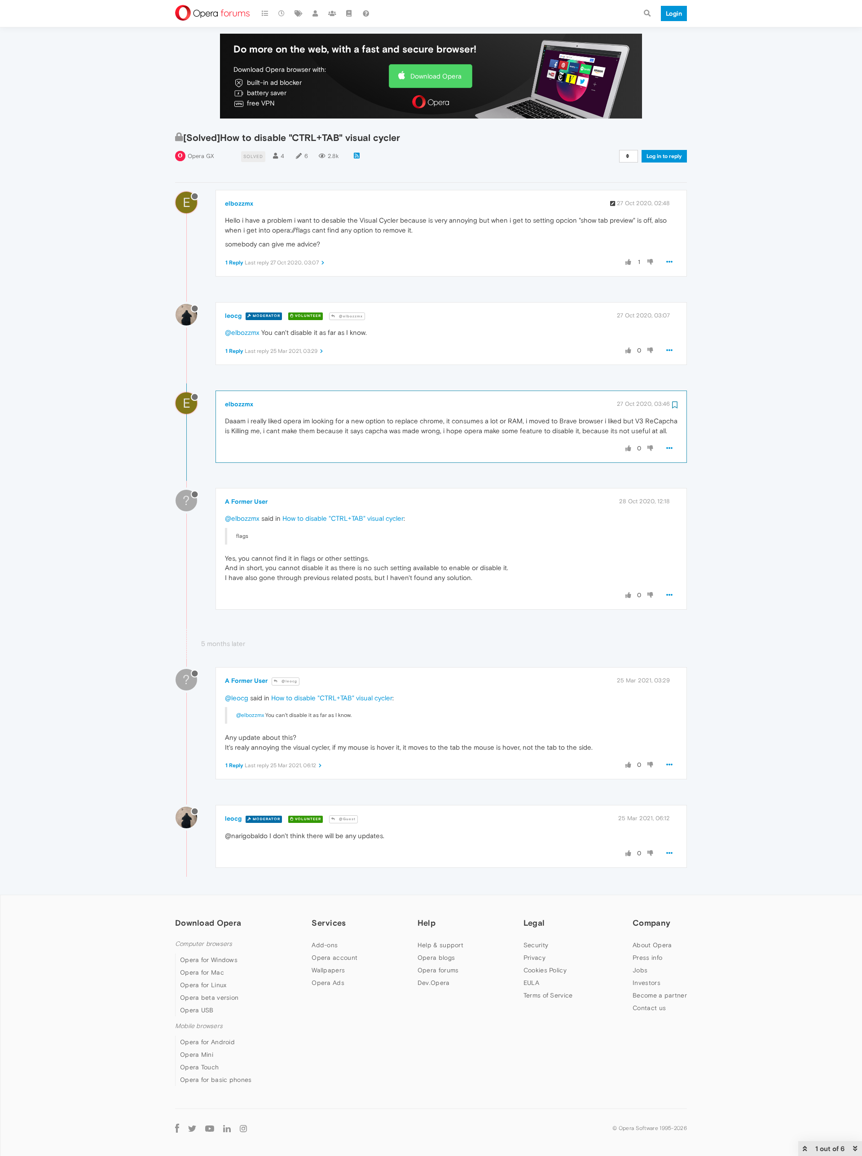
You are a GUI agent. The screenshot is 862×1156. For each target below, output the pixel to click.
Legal (534, 922)
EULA (531, 982)
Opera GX (201, 156)
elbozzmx (239, 203)
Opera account (334, 957)
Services (329, 922)
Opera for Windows (208, 959)
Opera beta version (209, 997)
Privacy (534, 957)
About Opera (652, 945)
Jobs (640, 970)
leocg (233, 315)
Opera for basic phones (216, 1079)
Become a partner (660, 995)
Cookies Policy (545, 970)
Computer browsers (203, 944)
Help (426, 922)
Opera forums (438, 970)
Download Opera (436, 76)
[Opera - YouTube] (210, 1128)
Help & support (440, 945)
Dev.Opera (434, 982)
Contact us (649, 1007)
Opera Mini (196, 1054)
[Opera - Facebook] (177, 1128)
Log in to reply (664, 156)
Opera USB (197, 1010)
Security (535, 945)
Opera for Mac (202, 972)
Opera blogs (436, 957)
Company (651, 922)
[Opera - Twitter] (192, 1128)
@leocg (288, 681)
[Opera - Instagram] (243, 1128)
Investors (646, 982)
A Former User (246, 501)
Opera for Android (207, 1042)
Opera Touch (199, 1067)
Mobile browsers (199, 1026)
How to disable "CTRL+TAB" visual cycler (343, 518)
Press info (647, 957)
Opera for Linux (203, 985)
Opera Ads (328, 982)
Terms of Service (548, 995)
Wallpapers (328, 970)
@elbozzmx (350, 316)
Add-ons (325, 945)
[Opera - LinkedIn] (227, 1128)
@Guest (347, 819)
